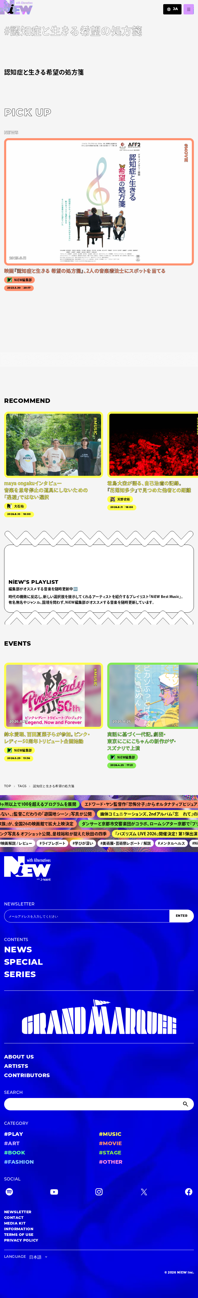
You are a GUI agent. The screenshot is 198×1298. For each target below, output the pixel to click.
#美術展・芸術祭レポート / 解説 (119, 843)
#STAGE (110, 1153)
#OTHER (111, 1162)
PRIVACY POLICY (21, 1241)
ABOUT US (19, 1057)
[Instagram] (99, 1193)
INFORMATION (18, 1229)
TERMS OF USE (19, 1235)
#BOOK (14, 1153)
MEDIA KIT (15, 1224)
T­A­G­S (22, 786)
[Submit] (186, 1104)
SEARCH (13, 1093)
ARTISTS (16, 1066)
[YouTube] (54, 1193)
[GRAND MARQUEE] (99, 1017)
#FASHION (19, 1162)
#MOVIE (110, 1143)
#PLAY (13, 1134)
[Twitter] (144, 1193)
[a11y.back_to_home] (16, 8)
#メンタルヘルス (165, 843)
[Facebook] (189, 1193)
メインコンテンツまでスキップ (34, 7)
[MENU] (189, 9)
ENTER (181, 916)
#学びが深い (77, 843)
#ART (12, 1143)
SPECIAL (23, 963)
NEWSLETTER (19, 904)
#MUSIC (110, 1134)
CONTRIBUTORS (27, 1075)
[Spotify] (9, 1193)
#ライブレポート (46, 843)
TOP (7, 786)
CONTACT (13, 1218)
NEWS (18, 950)
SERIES (20, 975)
